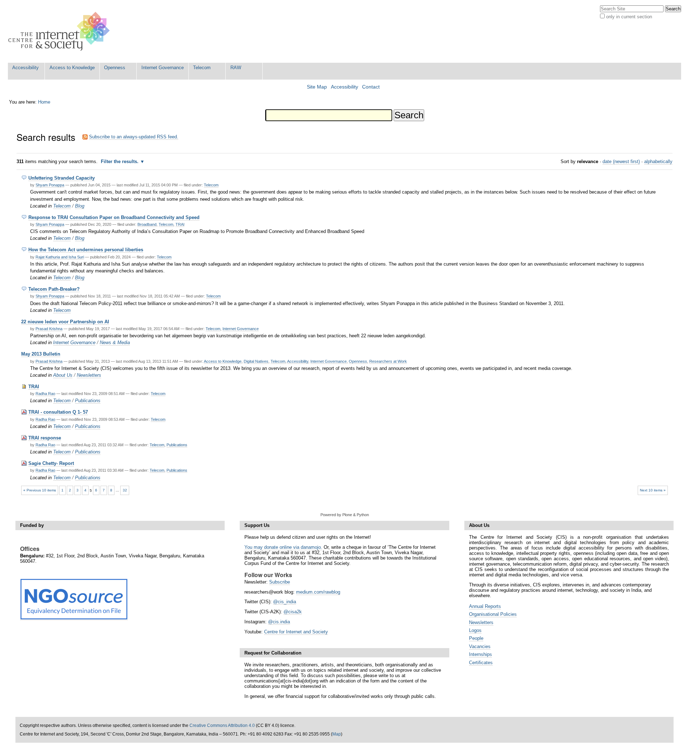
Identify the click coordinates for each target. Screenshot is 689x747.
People (476, 638)
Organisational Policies (493, 614)
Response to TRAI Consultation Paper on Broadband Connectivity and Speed (114, 217)
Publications (87, 400)
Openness (114, 67)
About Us (62, 375)
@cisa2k (292, 611)
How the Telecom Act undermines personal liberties (85, 249)
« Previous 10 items (39, 490)
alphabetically (658, 161)
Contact (371, 87)
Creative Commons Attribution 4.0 (222, 725)
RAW (235, 67)
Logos (475, 630)
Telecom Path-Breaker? (54, 289)
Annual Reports (485, 606)
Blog (79, 206)
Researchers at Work (388, 361)
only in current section (629, 16)
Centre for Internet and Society (296, 631)
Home (44, 102)
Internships (480, 654)
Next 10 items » (653, 490)
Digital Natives (256, 361)
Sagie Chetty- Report (51, 463)
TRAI (179, 224)
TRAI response (44, 438)
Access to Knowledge (72, 67)
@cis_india (284, 601)
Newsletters (89, 375)
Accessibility (25, 67)
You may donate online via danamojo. (283, 547)
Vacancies (480, 646)
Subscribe (279, 582)
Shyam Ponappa (50, 185)
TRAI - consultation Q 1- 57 (58, 412)
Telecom (202, 67)
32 (125, 490)
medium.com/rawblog (318, 592)
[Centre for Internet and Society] (61, 31)
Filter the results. (120, 161)
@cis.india (279, 621)
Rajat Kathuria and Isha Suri (60, 257)
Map (336, 734)
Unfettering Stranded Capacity (61, 178)
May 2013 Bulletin (40, 354)
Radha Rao (45, 393)
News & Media (115, 342)
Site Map (317, 87)
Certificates (481, 662)
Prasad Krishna (49, 329)
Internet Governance (162, 67)
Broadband (146, 224)
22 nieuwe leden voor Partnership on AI (65, 321)
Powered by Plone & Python (344, 515)
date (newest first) (621, 161)
